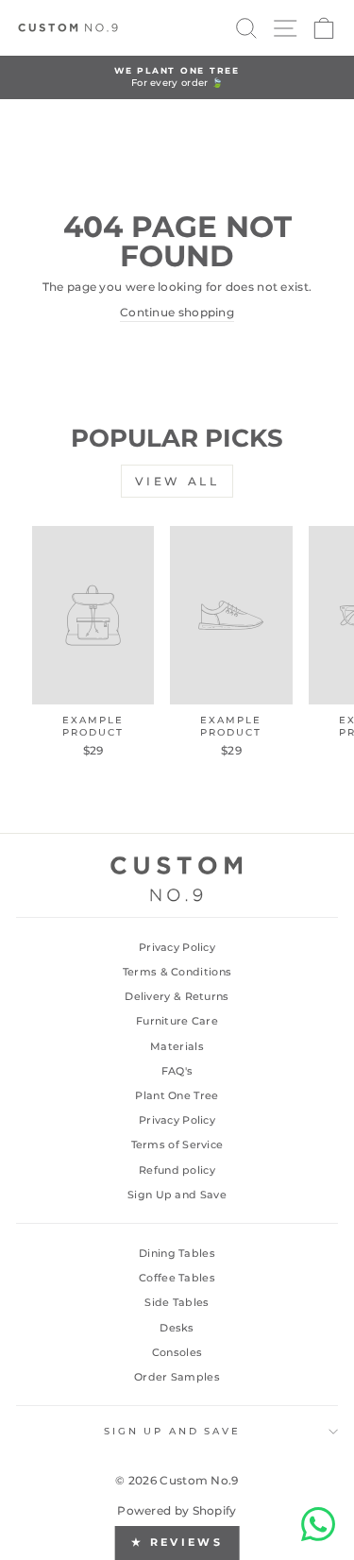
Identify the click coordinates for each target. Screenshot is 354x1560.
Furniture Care (177, 1020)
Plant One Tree (176, 1095)
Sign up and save (172, 1431)
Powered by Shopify (176, 1510)
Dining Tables (177, 1253)
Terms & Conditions (177, 971)
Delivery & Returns (176, 996)
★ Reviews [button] (177, 1542)
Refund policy (177, 1170)
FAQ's (177, 1070)
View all (177, 481)
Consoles (177, 1352)
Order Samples (177, 1376)
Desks (177, 1327)
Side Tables (176, 1302)
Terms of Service (177, 1144)
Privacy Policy (177, 947)
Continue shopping (177, 312)
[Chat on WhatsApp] (318, 1524)
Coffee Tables (177, 1277)
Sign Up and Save (177, 1194)
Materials (177, 1046)
